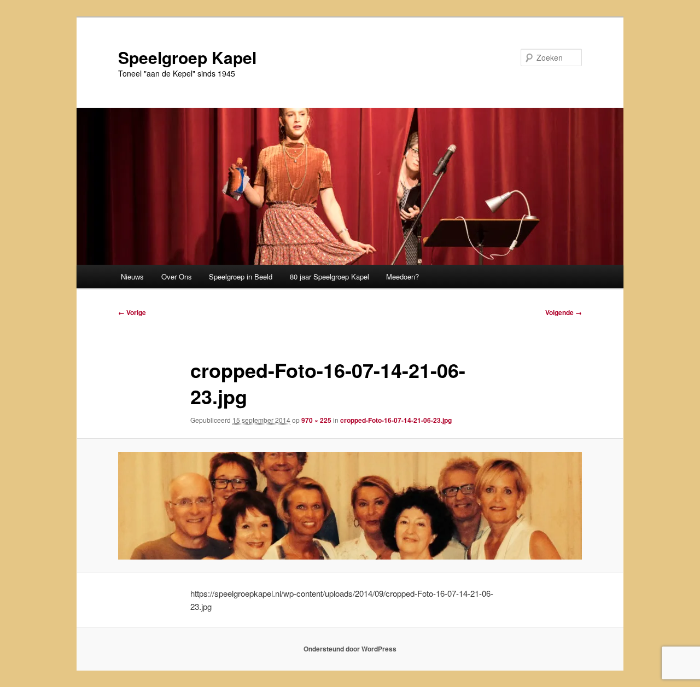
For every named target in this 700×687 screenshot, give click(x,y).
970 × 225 (316, 420)
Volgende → (563, 312)
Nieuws (132, 276)
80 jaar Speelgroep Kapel (329, 276)
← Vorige (132, 312)
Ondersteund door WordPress (350, 649)
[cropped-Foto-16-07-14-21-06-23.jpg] (350, 506)
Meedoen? (402, 276)
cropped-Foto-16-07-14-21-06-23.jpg (396, 420)
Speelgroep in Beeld (240, 276)
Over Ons (176, 276)
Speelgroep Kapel (187, 57)
